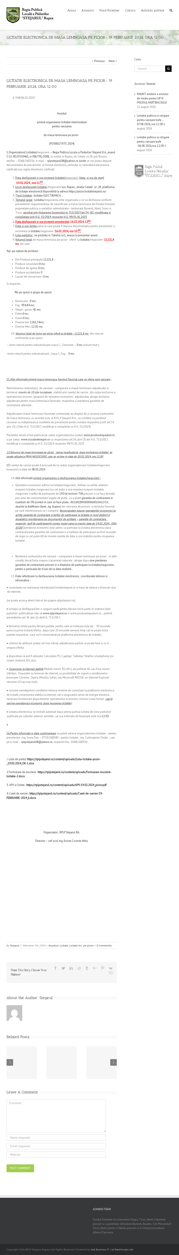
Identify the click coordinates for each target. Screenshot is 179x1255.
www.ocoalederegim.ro (35, 439)
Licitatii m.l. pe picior (81, 945)
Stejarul (14, 945)
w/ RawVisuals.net (122, 1249)
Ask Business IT (100, 1249)
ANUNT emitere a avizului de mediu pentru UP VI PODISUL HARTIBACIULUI (152, 98)
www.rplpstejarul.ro (55, 613)
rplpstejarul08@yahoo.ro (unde (66, 161)
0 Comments (104, 945)
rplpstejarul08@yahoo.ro (37, 742)
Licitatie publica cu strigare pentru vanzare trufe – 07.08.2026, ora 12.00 (153, 120)
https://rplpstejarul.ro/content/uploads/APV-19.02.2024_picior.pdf (66, 785)
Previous (99, 61)
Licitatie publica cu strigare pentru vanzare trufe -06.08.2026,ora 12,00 (153, 141)
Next (112, 61)
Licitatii (64, 945)
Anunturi (53, 945)
